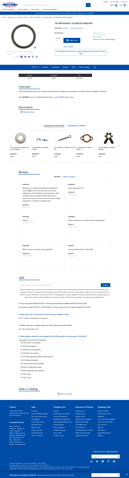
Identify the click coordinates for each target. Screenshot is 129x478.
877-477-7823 (115, 2)
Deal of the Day (102, 425)
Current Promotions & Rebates (106, 419)
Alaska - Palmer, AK (14, 440)
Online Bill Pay (35, 419)
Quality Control (35, 427)
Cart (123, 5)
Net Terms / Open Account (39, 416)
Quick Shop (20, 157)
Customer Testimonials (60, 416)
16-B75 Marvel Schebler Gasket (40, 148)
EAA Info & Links (80, 416)
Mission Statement (59, 427)
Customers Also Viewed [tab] (76, 126)
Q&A (73, 67)
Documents (55, 67)
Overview (45, 67)
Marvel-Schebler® (35, 17)
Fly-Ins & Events (80, 427)
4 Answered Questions (76, 28)
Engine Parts (11, 17)
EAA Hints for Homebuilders (84, 419)
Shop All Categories (8, 9)
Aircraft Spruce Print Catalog (61, 414)
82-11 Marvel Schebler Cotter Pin (64, 148)
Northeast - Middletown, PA (17, 435)
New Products (102, 430)
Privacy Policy (45, 465)
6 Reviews (65, 28)
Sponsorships (57, 433)
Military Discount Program (83, 433)
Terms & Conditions (37, 435)
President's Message (59, 430)
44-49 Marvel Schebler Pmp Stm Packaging (19, 148)
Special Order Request (104, 433)
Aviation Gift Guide (103, 411)
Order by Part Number (49, 9)
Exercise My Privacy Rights (29, 463)
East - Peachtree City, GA (16, 437)
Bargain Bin (101, 416)
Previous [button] (10, 146)
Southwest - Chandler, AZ (16, 428)
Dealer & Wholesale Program (39, 414)
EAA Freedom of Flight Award (61, 419)
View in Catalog (84, 67)
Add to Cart (73, 40)
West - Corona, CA (14, 426)
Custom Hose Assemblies (105, 422)
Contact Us (124, 2)
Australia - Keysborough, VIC (17, 444)
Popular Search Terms (82, 435)
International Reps (58, 425)
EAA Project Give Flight (82, 422)
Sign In (112, 5)
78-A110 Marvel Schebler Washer (106, 148)
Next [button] (118, 146)
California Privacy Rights (15, 463)
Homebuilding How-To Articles (84, 430)
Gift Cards (100, 427)
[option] (23, 36)
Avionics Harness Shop (104, 414)
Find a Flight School (81, 425)
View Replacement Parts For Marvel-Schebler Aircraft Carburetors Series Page (81, 52)
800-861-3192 (24, 413)
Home (4, 17)
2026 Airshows (80, 411)
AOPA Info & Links (81, 414)
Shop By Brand (23, 9)
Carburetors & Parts (22, 17)
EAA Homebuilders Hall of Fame (62, 422)
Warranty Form (28, 112)
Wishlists (105, 2)
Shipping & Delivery (37, 433)
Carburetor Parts (47, 17)
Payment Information (37, 422)
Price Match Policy (36, 425)
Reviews (65, 67)
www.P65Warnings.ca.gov (64, 97)
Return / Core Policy (37, 430)
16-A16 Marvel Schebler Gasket (84, 148)
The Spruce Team (58, 435)
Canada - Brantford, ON (16, 442)
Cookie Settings (41, 463)
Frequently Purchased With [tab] (54, 126)
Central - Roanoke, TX (15, 431)
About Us (56, 411)
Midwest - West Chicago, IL (17, 433)
